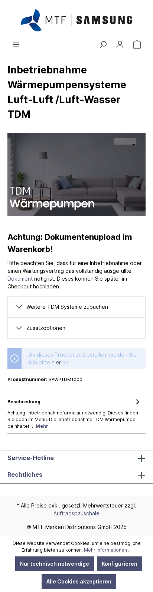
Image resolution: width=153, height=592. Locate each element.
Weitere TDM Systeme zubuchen (67, 307)
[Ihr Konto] (119, 44)
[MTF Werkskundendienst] (137, 44)
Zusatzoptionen (45, 328)
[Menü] (16, 44)
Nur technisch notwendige (54, 563)
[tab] (74, 413)
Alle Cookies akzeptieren (78, 581)
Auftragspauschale (76, 513)
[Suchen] (102, 44)
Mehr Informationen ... (107, 550)
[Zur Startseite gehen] (76, 20)
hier (56, 362)
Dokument (20, 278)
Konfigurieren (119, 563)
